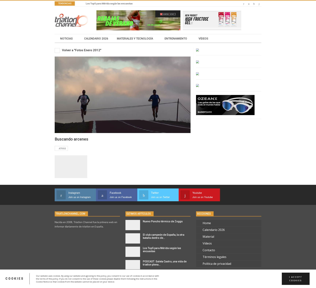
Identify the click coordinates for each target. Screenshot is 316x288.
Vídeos (203, 38)
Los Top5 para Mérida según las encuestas (109, 3)
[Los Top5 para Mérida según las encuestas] (132, 252)
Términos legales (214, 257)
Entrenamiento (176, 38)
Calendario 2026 (96, 38)
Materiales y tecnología (135, 38)
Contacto (209, 250)
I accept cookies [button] (295, 279)
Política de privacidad (217, 264)
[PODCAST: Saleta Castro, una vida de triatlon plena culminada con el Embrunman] (132, 265)
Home (207, 223)
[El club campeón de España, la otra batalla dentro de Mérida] (132, 238)
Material (208, 237)
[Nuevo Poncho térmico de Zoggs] (132, 225)
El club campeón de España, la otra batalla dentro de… (163, 236)
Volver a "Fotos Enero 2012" (81, 50)
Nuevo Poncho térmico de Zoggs (163, 221)
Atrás (62, 148)
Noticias (66, 38)
